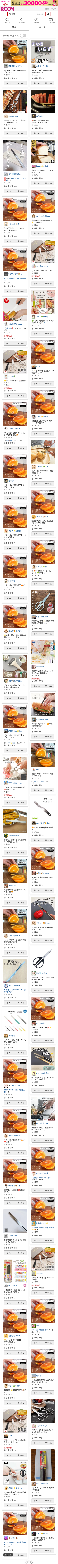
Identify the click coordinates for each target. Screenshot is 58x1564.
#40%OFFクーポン (11, 1090)
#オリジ (9, 992)
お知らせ (36, 20)
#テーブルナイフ (10, 278)
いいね (22, 83)
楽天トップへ (51, 9)
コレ (10, 83)
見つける (21, 20)
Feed (7, 20)
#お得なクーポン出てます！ (42, 1178)
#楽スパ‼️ (10, 328)
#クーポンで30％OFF (40, 1330)
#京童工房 (21, 1542)
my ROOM (51, 20)
